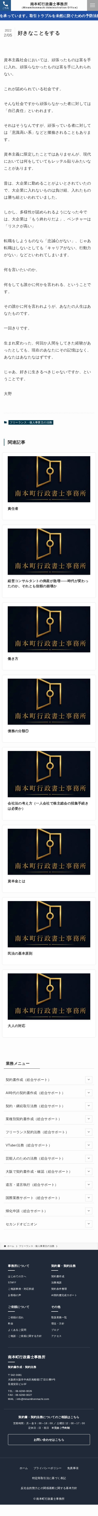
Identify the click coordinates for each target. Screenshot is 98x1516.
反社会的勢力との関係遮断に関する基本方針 (49, 1488)
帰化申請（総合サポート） (27, 1211)
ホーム (24, 1468)
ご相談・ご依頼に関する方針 (25, 1336)
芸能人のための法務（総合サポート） (35, 1158)
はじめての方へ (17, 1276)
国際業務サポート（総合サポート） (34, 1198)
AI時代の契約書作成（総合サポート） (35, 1093)
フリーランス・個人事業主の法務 (31, 422)
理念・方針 (57, 1323)
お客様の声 (14, 1295)
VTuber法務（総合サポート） (29, 1145)
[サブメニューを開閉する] (88, 1079)
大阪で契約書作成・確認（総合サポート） (39, 1171)
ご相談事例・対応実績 (21, 1288)
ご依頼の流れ (15, 1317)
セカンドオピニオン (21, 1224)
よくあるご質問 (17, 1329)
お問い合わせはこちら (49, 1439)
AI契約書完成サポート (64, 1295)
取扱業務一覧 (59, 1317)
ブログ (55, 1329)
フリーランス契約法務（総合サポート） (37, 1132)
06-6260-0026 (23, 1391)
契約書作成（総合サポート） (28, 1080)
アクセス (56, 1336)
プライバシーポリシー (48, 1468)
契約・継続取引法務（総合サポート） (35, 1106)
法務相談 (56, 1282)
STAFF (12, 1282)
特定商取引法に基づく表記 (49, 1478)
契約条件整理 (59, 1288)
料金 (10, 1323)
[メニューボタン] (92, 5)
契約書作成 (57, 1276)
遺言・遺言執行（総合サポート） (32, 1185)
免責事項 (73, 1468)
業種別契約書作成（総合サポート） (34, 1119)
